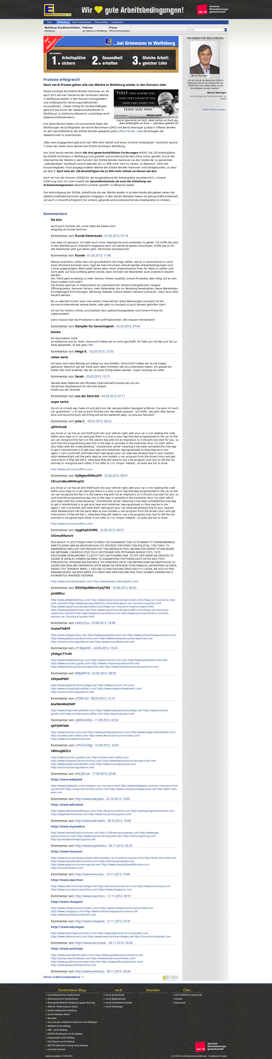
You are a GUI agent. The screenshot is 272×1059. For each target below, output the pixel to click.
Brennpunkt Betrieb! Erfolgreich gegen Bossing (71, 1002)
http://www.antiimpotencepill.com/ (72, 955)
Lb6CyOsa (82, 623)
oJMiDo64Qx (84, 720)
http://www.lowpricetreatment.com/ (119, 688)
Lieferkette (117, 22)
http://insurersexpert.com (67, 868)
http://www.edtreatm (67, 805)
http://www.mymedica (68, 826)
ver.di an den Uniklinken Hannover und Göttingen (72, 1022)
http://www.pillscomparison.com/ (122, 961)
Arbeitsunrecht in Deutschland (63, 999)
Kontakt (178, 999)
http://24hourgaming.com (139, 836)
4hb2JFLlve (82, 774)
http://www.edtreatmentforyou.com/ (73, 811)
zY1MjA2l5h (83, 648)
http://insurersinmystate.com (152, 936)
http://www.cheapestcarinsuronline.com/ (76, 760)
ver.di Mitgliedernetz (115, 999)
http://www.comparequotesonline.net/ (116, 663)
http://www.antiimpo (67, 948)
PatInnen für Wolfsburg (205, 38)
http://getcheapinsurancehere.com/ (98, 613)
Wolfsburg (63, 22)
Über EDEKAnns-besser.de (188, 995)
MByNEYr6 (82, 673)
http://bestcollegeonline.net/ (69, 635)
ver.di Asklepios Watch (59, 1014)
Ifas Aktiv (52, 1018)
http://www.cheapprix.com (115, 889)
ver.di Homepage (114, 1006)
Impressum (180, 1002)
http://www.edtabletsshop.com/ (70, 600)
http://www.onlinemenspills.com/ (71, 581)
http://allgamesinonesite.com (69, 814)
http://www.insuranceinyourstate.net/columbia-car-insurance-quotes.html (97, 858)
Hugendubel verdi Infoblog (61, 1037)
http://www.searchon (67, 880)
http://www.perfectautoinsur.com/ (109, 732)
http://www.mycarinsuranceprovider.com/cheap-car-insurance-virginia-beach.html (102, 606)
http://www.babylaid (66, 779)
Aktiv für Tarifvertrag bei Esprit (63, 1006)
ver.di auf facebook (114, 995)
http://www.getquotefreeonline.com (73, 965)
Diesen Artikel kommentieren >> (63, 977)
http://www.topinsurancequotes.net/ (99, 836)
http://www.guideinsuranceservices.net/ (76, 961)
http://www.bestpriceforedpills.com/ (115, 581)
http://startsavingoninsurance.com (152, 811)
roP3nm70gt (84, 745)
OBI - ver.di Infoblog (57, 1030)
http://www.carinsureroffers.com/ (72, 469)
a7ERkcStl (82, 698)
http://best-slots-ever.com (160, 858)
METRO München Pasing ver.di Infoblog (68, 1045)
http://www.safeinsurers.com (69, 936)
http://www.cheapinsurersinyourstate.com (126, 908)
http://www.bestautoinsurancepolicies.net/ (126, 638)
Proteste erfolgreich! (61, 79)
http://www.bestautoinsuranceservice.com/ (132, 666)
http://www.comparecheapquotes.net (132, 789)
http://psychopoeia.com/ (119, 713)
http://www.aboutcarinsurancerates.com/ (114, 735)
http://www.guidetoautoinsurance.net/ (119, 955)
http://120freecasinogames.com (119, 832)
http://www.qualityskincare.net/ (70, 610)
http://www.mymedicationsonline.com (74, 832)
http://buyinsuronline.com (113, 811)
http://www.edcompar (67, 927)
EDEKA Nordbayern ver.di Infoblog (65, 1034)
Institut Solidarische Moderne (62, 1010)
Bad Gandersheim (82, 22)
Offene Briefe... (127, 131)
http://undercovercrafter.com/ (84, 713)
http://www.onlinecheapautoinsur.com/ (151, 635)
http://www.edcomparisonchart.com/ (74, 933)
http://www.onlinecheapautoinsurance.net (111, 911)
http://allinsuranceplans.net (116, 861)
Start (49, 22)
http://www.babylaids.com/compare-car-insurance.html (85, 785)
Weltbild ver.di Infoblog (59, 1026)
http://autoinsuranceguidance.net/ (72, 641)
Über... (188, 990)
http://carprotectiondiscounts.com (87, 789)
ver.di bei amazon (57, 1049)
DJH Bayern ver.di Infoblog (61, 1041)
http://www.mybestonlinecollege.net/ (74, 685)
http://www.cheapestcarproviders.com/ (75, 908)
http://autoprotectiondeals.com (70, 958)
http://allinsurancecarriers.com (117, 886)
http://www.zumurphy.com (153, 886)
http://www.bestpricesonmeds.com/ (113, 958)
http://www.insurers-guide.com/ (71, 663)
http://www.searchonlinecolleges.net (74, 886)
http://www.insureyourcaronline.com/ (74, 889)
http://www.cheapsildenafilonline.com (125, 864)
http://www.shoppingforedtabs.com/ (74, 688)
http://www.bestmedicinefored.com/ (73, 914)
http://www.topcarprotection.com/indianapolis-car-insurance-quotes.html (115, 603)
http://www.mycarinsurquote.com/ (109, 814)
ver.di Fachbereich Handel (118, 1002)
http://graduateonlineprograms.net (73, 839)
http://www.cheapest (67, 902)
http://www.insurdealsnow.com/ (115, 641)
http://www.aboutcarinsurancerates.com (123, 933)
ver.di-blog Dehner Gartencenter (64, 995)
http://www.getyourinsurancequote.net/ (76, 864)
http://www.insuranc (67, 851)
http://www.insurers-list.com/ (109, 660)
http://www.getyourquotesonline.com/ (75, 638)
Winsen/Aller (101, 22)
